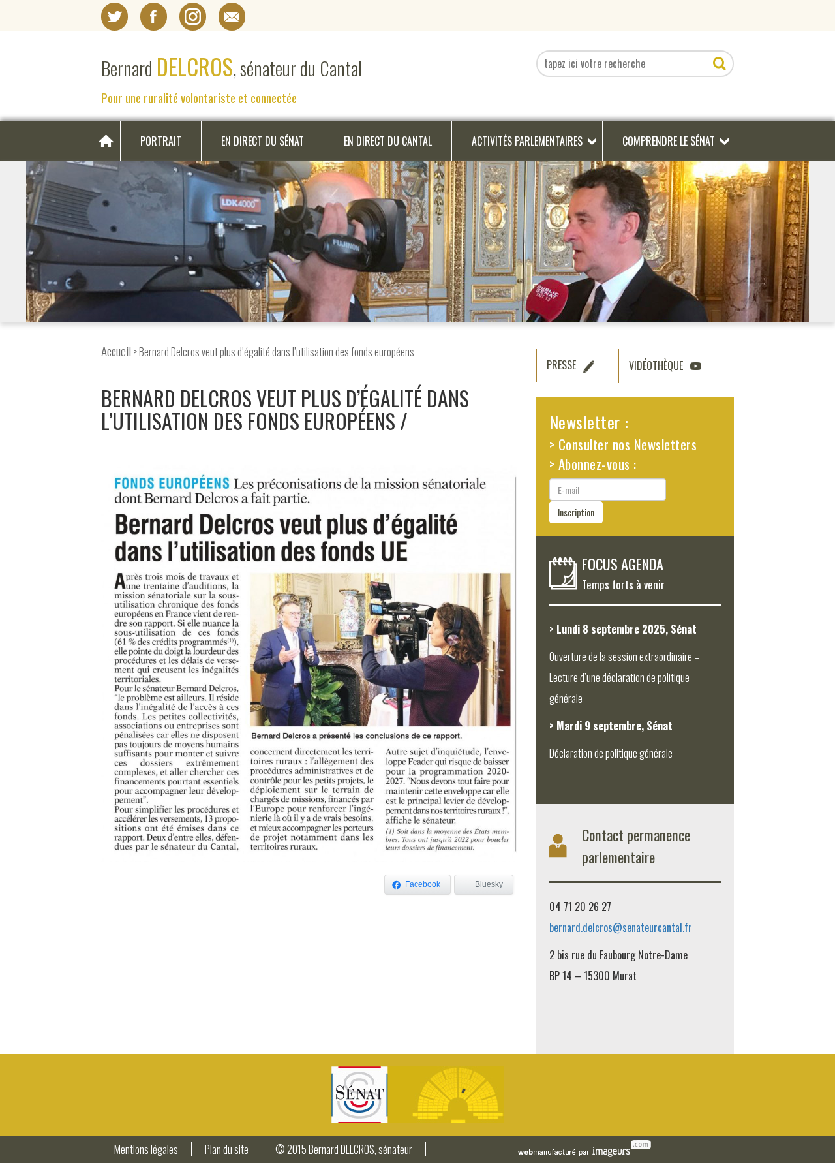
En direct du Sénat (262, 141)
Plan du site (227, 1149)
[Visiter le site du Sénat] (417, 1095)
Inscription (576, 512)
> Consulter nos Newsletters (623, 444)
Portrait (160, 141)
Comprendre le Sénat (668, 141)
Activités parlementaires (527, 141)
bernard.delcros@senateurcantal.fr (620, 927)
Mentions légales (146, 1149)
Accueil (116, 350)
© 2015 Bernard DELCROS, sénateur (343, 1149)
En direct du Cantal (388, 141)
